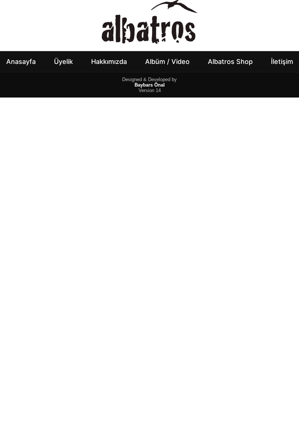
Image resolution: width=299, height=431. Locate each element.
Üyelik (63, 61)
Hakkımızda (109, 61)
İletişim (282, 61)
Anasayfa (21, 61)
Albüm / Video (167, 61)
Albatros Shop (230, 61)
